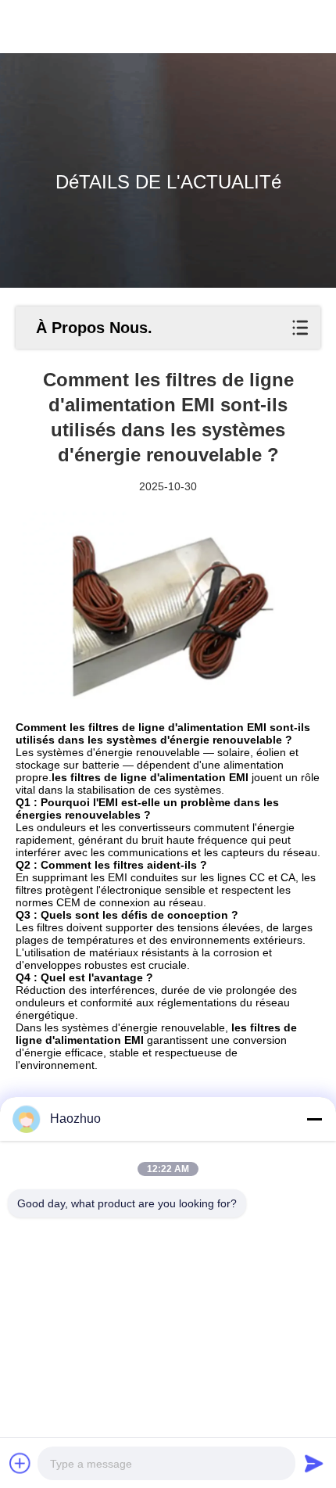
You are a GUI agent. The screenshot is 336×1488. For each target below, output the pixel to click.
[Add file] (20, 1463)
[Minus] (314, 1119)
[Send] (314, 1463)
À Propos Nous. (94, 327)
